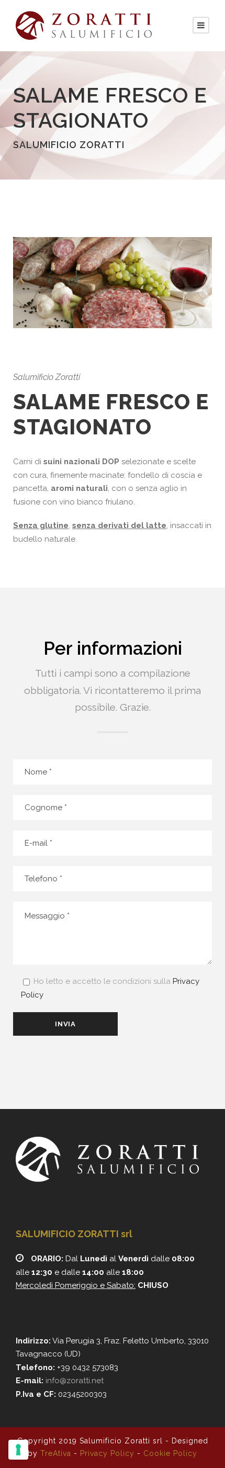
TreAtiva (55, 1453)
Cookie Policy (170, 1453)
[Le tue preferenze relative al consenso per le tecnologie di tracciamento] (18, 1450)
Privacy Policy (107, 1453)
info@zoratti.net (75, 1380)
